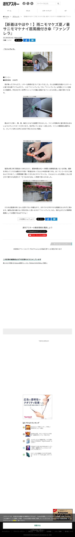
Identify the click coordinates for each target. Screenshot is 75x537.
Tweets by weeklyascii (44, 341)
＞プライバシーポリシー (38, 530)
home (7, 16)
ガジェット (16, 16)
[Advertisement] (37, 284)
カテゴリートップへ (62, 244)
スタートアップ (28, 11)
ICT (47, 11)
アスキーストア (65, 11)
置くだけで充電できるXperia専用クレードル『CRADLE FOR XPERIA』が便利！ (25, 263)
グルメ (9, 11)
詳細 (14, 520)
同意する (37, 525)
